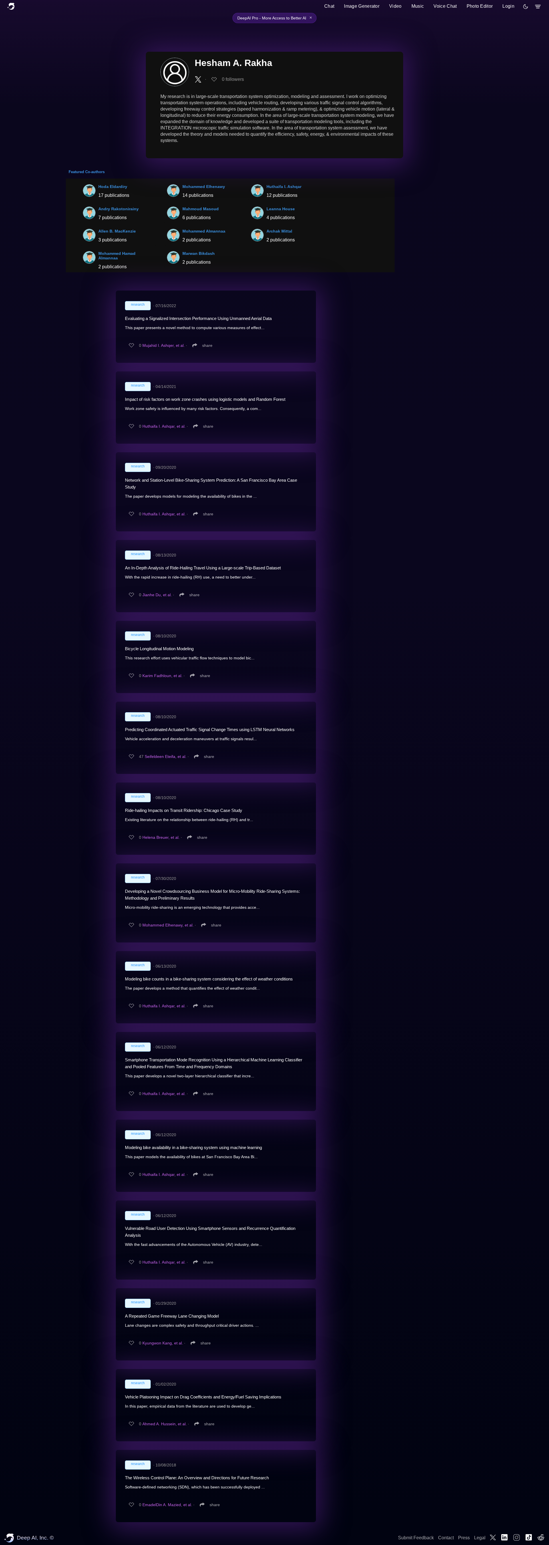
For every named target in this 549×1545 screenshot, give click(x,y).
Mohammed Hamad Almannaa (117, 255)
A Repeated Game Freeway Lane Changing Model (172, 1316)
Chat (329, 6)
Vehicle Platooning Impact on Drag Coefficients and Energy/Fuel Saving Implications (203, 1396)
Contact (446, 1537)
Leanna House (280, 209)
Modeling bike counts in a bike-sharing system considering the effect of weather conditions (209, 978)
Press (464, 1537)
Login (508, 6)
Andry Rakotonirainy (118, 209)
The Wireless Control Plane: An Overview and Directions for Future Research (197, 1477)
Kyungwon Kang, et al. (162, 1343)
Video (395, 6)
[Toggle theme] (525, 6)
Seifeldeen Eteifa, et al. (165, 756)
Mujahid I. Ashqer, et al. (163, 345)
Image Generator (361, 6)
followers (233, 79)
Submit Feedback (416, 1537)
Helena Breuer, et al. (161, 837)
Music (417, 6)
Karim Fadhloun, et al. (162, 675)
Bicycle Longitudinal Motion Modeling (159, 648)
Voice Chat (445, 6)
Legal (480, 1537)
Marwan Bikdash (198, 253)
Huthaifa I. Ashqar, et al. (164, 426)
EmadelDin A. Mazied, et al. (167, 1504)
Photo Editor (480, 6)
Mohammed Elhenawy (203, 186)
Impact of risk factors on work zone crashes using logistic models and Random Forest (205, 399)
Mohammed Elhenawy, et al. (168, 925)
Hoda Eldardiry (112, 186)
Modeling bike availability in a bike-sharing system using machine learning (193, 1147)
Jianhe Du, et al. (157, 595)
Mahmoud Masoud (200, 209)
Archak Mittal (279, 231)
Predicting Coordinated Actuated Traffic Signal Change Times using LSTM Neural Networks (210, 729)
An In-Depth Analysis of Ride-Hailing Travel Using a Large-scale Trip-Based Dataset (203, 567)
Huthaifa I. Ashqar (283, 186)
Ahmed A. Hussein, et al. (164, 1424)
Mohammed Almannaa (203, 231)
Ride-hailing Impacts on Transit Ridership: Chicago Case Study (183, 810)
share (207, 345)
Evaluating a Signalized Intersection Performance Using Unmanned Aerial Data (198, 318)
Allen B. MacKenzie (117, 231)
